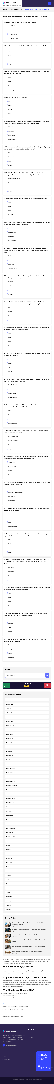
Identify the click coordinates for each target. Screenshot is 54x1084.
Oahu (9, 77)
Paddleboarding (12, 475)
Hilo (9, 101)
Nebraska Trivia (9, 811)
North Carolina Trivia (11, 836)
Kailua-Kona (11, 320)
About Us (31, 1037)
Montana (8, 806)
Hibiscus (10, 290)
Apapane (10, 187)
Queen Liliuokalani (13, 440)
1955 (9, 55)
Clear (26, 685)
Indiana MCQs (9, 755)
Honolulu (10, 109)
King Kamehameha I (13, 436)
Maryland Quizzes (10, 781)
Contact (5, 1056)
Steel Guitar (11, 260)
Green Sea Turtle (12, 397)
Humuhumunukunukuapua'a (15, 492)
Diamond (10, 619)
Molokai (10, 346)
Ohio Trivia (8, 845)
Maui (9, 81)
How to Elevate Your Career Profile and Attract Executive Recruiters (28, 946)
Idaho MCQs (9, 747)
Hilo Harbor (11, 127)
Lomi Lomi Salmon (13, 157)
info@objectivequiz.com (12, 1045)
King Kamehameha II (13, 449)
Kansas (8, 764)
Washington (9, 896)
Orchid (10, 286)
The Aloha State (12, 25)
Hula (9, 645)
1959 (9, 60)
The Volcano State (13, 38)
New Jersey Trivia (10, 824)
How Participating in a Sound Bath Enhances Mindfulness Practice (28, 951)
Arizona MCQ (9, 712)
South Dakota (9, 871)
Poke (9, 161)
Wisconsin (8, 905)
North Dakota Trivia (10, 841)
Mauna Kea (11, 236)
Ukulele (10, 256)
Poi (9, 152)
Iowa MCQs (9, 759)
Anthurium (11, 294)
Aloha (9, 367)
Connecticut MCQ (10, 725)
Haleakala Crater (12, 228)
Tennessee (8, 875)
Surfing (10, 470)
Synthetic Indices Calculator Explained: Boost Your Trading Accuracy (29, 929)
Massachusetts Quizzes (11, 785)
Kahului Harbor (12, 580)
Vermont (8, 888)
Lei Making (11, 657)
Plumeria (10, 281)
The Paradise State (13, 30)
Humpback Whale (12, 385)
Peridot (10, 631)
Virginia (8, 892)
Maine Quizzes (9, 777)
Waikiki (10, 113)
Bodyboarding (12, 466)
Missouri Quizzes (10, 802)
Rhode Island (9, 862)
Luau (9, 359)
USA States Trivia (16, 9)
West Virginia (9, 901)
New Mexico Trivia (10, 828)
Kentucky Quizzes (10, 768)
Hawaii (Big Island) (13, 90)
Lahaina (10, 105)
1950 (9, 51)
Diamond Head (12, 232)
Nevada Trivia (9, 815)
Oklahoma (8, 849)
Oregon (8, 854)
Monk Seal (11, 389)
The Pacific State (12, 34)
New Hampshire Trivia (11, 819)
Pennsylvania (9, 858)
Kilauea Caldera (12, 240)
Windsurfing (11, 462)
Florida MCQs (9, 734)
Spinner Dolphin (12, 393)
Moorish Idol (11, 496)
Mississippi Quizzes (10, 798)
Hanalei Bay (11, 131)
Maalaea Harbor (12, 139)
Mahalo (10, 363)
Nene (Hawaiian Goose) (14, 178)
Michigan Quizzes (10, 789)
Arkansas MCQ (9, 717)
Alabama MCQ (9, 704)
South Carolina (9, 866)
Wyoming (8, 909)
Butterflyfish (11, 500)
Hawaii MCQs (9, 742)
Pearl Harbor (11, 135)
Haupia (10, 165)
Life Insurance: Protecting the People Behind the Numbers (26, 934)
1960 (9, 64)
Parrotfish (11, 488)
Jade (9, 627)
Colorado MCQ (9, 721)
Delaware (8, 730)
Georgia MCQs (9, 738)
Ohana (10, 371)
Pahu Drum (11, 264)
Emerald (10, 623)
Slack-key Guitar (12, 268)
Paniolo (10, 544)
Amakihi (10, 191)
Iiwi (9, 182)
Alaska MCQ (9, 708)
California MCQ (9, 700)
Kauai (9, 85)
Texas (7, 879)
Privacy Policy (7, 1059)
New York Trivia (9, 832)
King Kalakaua (11, 445)
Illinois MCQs (9, 751)
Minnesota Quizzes (10, 794)
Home (6, 9)
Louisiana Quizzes (10, 772)
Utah (7, 883)
